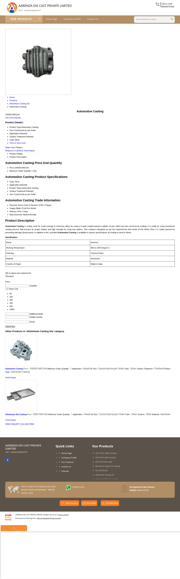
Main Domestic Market (19, 214)
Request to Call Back (14, 150)
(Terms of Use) (63, 515)
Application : (82, 369)
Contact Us (92, 19)
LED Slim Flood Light (103, 461)
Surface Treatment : (150, 369)
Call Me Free (112, 503)
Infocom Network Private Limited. (49, 518)
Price (11, 168)
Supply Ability (15, 208)
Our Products (21, 19)
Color (11, 182)
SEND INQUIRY (12, 424)
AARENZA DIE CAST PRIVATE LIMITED (45, 7)
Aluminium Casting (14, 369)
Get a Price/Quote (13, 118)
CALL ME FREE (27, 424)
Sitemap (65, 471)
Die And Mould (101, 470)
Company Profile (72, 19)
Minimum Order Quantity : (59, 369)
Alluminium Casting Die (104, 475)
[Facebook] (8, 461)
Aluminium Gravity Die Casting (107, 466)
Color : (130, 369)
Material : (161, 414)
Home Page (51, 19)
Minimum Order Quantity (20, 171)
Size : (108, 369)
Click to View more (17, 143)
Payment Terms (16, 205)
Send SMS (91, 503)
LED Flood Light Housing (105, 457)
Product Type (15, 188)
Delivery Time (15, 211)
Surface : (145, 414)
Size (11, 194)
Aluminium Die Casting (15, 414)
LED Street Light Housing (105, 453)
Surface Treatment (17, 191)
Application (14, 185)
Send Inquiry (29, 150)
